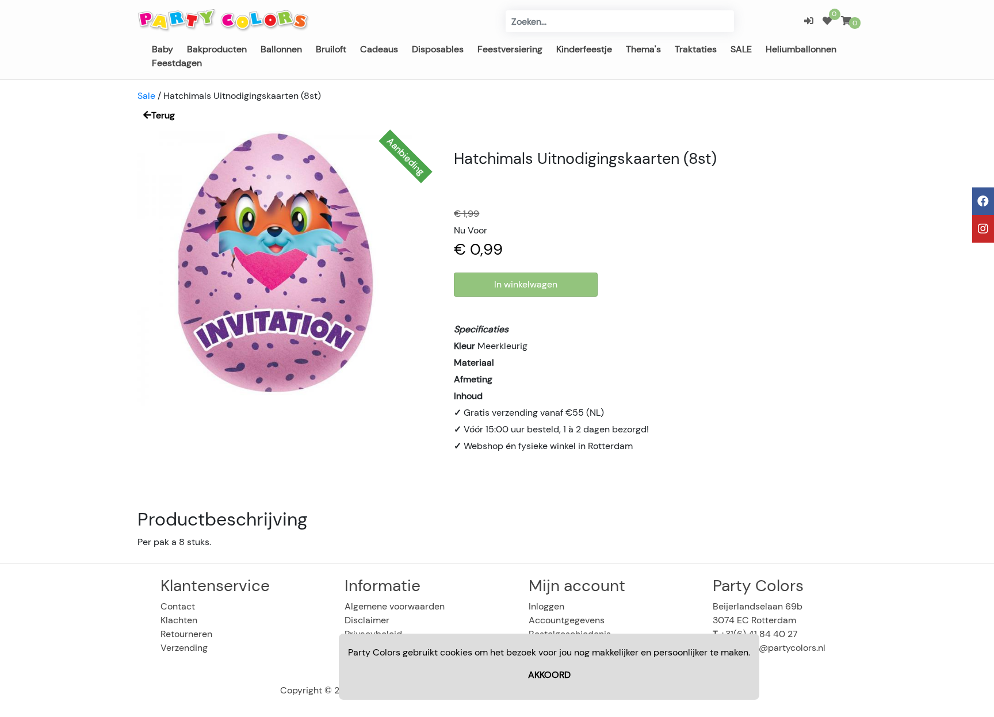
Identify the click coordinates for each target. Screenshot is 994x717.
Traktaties (696, 49)
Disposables (438, 49)
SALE (741, 49)
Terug (163, 115)
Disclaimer (367, 620)
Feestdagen (177, 63)
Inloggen (546, 606)
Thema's (643, 49)
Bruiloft (331, 49)
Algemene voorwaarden (395, 606)
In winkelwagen (525, 284)
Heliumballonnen (801, 49)
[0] (827, 21)
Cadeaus (379, 49)
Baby (162, 49)
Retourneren (186, 634)
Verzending (184, 648)
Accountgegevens (567, 620)
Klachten (178, 620)
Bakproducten (217, 49)
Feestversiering (509, 49)
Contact (177, 606)
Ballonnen (281, 49)
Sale (146, 96)
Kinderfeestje (584, 49)
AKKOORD (549, 675)
